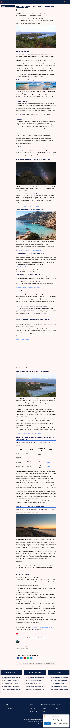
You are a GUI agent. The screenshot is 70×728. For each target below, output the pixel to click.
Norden (44, 708)
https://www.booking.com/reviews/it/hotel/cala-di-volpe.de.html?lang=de (31, 630)
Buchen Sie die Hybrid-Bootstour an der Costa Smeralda (28, 206)
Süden (44, 711)
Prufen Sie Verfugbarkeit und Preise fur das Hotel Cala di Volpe (29, 433)
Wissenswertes (11, 707)
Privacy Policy (36, 719)
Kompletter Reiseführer (47, 707)
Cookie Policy (41, 719)
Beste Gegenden (58, 707)
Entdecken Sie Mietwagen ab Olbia (22, 339)
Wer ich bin (60, 1)
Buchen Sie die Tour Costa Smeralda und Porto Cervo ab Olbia (29, 316)
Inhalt (3, 6)
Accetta (47, 723)
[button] (67, 716)
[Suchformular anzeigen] (65, 2)
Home (18, 652)
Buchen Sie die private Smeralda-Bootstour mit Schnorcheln (29, 250)
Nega (55, 723)
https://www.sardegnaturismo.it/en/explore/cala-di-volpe (41, 627)
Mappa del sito (26, 719)
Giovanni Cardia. (40, 721)
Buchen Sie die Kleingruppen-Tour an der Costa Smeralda (28, 287)
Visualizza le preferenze (63, 723)
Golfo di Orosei (34, 711)
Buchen (48, 453)
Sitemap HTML (31, 719)
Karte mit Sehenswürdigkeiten (50, 1)
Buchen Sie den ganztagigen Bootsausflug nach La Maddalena (29, 266)
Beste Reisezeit (11, 708)
